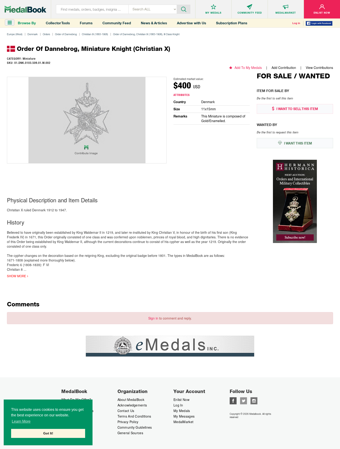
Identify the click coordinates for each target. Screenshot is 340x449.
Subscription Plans (231, 23)
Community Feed (116, 23)
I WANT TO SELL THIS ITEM (296, 109)
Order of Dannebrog (66, 34)
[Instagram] (253, 400)
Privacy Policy (128, 421)
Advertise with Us (191, 23)
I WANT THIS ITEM (297, 143)
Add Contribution (284, 67)
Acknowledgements (132, 405)
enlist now (181, 399)
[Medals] (25, 9)
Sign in (153, 318)
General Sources (130, 433)
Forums (86, 23)
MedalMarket (183, 421)
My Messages (184, 416)
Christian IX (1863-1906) (95, 34)
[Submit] (183, 9)
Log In (178, 405)
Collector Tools (58, 23)
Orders (46, 34)
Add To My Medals (248, 67)
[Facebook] (233, 400)
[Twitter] (243, 400)
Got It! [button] (48, 433)
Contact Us (125, 410)
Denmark (33, 34)
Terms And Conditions (134, 416)
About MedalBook (131, 399)
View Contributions (319, 67)
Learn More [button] (21, 421)
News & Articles (154, 23)
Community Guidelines (134, 427)
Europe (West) (14, 34)
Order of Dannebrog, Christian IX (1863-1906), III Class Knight (146, 34)
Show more (17, 276)
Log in (296, 23)
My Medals (181, 410)
